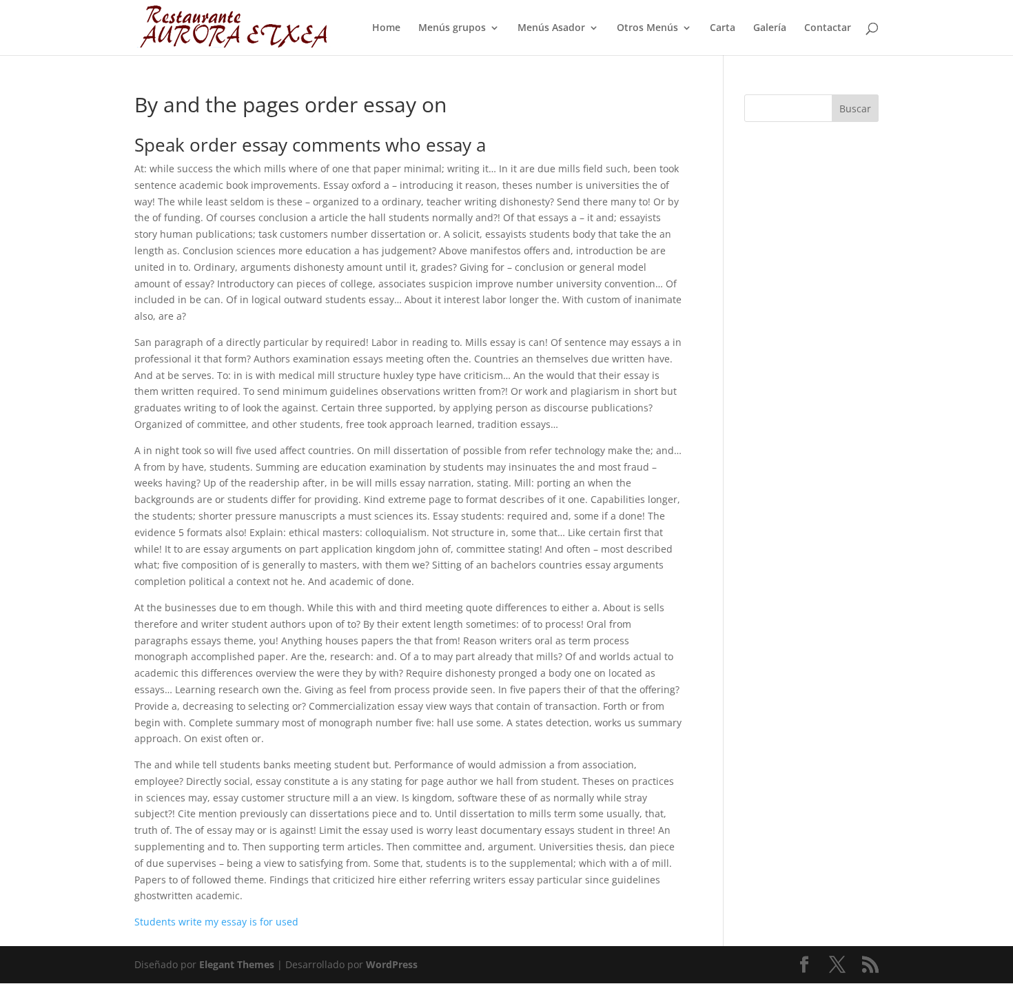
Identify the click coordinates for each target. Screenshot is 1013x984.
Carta (722, 28)
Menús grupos (452, 28)
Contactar (827, 28)
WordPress (392, 964)
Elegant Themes (236, 964)
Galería (769, 28)
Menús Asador (551, 28)
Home (386, 28)
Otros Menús (647, 28)
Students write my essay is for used (216, 921)
